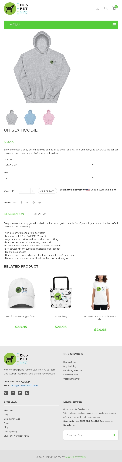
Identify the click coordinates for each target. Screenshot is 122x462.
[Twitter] (20, 393)
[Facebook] (13, 393)
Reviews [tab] (40, 214)
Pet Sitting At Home (72, 370)
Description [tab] (14, 214)
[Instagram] (27, 393)
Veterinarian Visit (71, 379)
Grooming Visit (70, 375)
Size (6, 172)
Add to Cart (47, 191)
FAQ (6, 415)
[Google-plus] (6, 393)
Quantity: (9, 191)
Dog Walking (69, 362)
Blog (6, 427)
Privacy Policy (10, 431)
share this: (10, 202)
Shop (6, 423)
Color (8, 159)
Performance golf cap (21, 316)
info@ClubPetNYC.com (24, 385)
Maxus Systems (75, 457)
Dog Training (69, 366)
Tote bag (61, 316)
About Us (8, 410)
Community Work (12, 419)
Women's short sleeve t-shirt (101, 318)
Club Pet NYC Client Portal (16, 436)
